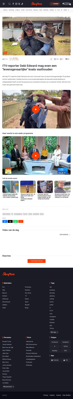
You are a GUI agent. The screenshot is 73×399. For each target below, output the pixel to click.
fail (51, 287)
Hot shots (29, 10)
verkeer (52, 299)
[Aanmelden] (66, 3)
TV (26, 296)
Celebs (52, 10)
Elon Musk (5, 356)
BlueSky (54, 351)
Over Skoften (67, 395)
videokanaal (64, 234)
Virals (23, 10)
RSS (65, 351)
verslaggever (18, 214)
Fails (40, 10)
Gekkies (45, 10)
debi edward (6, 214)
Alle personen (7, 386)
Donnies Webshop (31, 353)
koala (30, 214)
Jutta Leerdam (6, 365)
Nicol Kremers (6, 380)
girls (51, 325)
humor (25, 214)
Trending (11, 10)
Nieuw (5, 10)
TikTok (52, 328)
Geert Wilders (6, 350)
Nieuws (35, 10)
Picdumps (28, 287)
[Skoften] (8, 274)
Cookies (52, 395)
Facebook (55, 342)
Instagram (53, 316)
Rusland (52, 322)
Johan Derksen (7, 344)
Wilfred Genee (6, 359)
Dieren (27, 299)
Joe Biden (5, 383)
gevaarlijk (36, 214)
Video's (17, 10)
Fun (58, 10)
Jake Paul (5, 353)
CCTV (51, 311)
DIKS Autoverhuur (31, 344)
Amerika (52, 293)
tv (55, 10)
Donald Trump (6, 341)
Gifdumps (5, 299)
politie (51, 305)
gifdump (52, 296)
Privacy (45, 395)
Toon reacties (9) (37, 261)
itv (12, 214)
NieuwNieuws (30, 347)
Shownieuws (6, 302)
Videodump (29, 341)
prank (41, 214)
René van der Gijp (7, 347)
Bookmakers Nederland (33, 356)
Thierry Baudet (6, 377)
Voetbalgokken (30, 359)
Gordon (4, 374)
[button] (9, 4)
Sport (26, 302)
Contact (58, 395)
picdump (52, 290)
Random (27, 290)
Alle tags (53, 332)
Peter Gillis (5, 368)
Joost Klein (5, 371)
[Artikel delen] (51, 59)
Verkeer (4, 296)
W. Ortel (15, 58)
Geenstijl (28, 350)
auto (51, 314)
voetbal (52, 319)
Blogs (26, 308)
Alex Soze (5, 362)
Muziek (27, 305)
